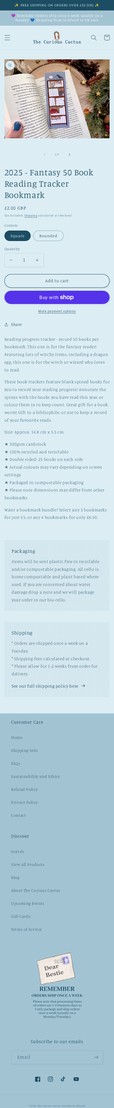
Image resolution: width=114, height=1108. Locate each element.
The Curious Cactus (49, 1105)
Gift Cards (20, 916)
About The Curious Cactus (35, 890)
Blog (15, 877)
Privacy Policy (24, 802)
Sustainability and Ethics (35, 776)
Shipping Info (24, 750)
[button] (7, 37)
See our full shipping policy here (45, 686)
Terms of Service (26, 929)
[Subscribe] (96, 1057)
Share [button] (16, 324)
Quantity (12, 249)
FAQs (15, 763)
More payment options (57, 311)
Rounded (48, 235)
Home (17, 737)
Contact (18, 815)
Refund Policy (24, 789)
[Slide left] (44, 155)
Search (17, 851)
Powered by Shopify (74, 1105)
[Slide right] (69, 155)
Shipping (30, 215)
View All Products (28, 864)
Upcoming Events (27, 903)
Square (18, 235)
